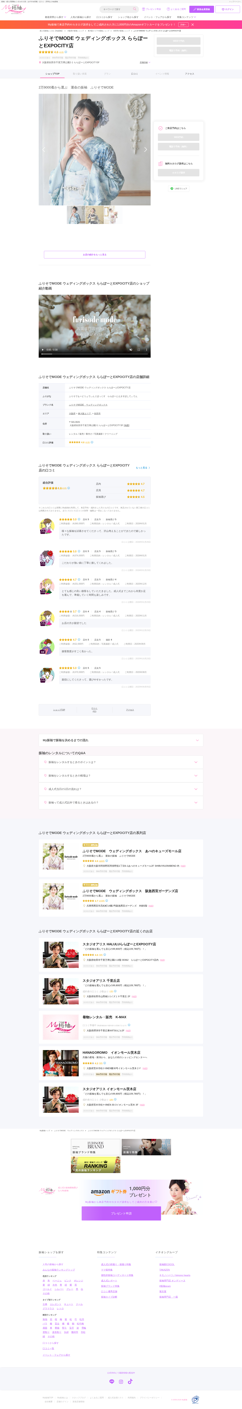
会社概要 (49, 1401)
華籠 (57, 1328)
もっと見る (141, 467)
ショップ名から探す (128, 17)
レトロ (60, 1308)
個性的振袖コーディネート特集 (117, 1275)
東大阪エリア (85, 413)
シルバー (59, 1289)
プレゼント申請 (153, 9)
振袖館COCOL (167, 1264)
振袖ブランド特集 (110, 1286)
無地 (45, 1319)
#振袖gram (165, 1286)
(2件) (111, 1099)
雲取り (46, 1332)
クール (79, 1304)
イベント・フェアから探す (158, 17)
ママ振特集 (107, 1269)
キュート (68, 1304)
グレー (69, 1289)
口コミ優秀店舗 (109, 1291)
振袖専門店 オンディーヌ (172, 1280)
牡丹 (82, 1319)
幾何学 (74, 1332)
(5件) (101, 955)
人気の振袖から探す (80, 17)
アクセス (189, 73)
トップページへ (235, 1)
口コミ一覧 (48, 1348)
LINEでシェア (181, 189)
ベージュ (57, 1280)
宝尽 (71, 1328)
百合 (57, 1323)
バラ (45, 1323)
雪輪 (83, 1328)
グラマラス (48, 1308)
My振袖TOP (48, 1398)
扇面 (45, 1328)
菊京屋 (162, 1291)
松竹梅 (80, 1323)
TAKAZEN (164, 1269)
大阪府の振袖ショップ (75, 31)
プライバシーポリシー (150, 1398)
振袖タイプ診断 (109, 1297)
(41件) (61, 52)
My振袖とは (62, 1398)
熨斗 (64, 1328)
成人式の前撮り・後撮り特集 (116, 1264)
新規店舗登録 (78, 1401)
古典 (45, 1304)
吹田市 (97, 413)
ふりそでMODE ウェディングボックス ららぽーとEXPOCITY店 (111, 1131)
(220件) (102, 861)
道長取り (56, 1332)
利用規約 (132, 1398)
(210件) (102, 901)
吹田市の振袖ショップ (121, 31)
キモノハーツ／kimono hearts (174, 1275)
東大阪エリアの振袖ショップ (98, 31)
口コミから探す (104, 17)
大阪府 (72, 413)
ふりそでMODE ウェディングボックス (88, 405)
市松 (83, 1332)
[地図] (126, 425)
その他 (46, 1293)
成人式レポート (109, 1280)
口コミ (134, 73)
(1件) (111, 991)
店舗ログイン (62, 1401)
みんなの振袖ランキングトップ (59, 1269)
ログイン (229, 9)
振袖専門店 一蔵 (168, 1297)
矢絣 (66, 1332)
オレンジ (78, 1280)
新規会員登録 (203, 9)
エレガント (55, 1304)
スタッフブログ (79, 1398)
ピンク (67, 1280)
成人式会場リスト (116, 1398)
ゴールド (47, 1289)
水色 (55, 1285)
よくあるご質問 (178, 9)
